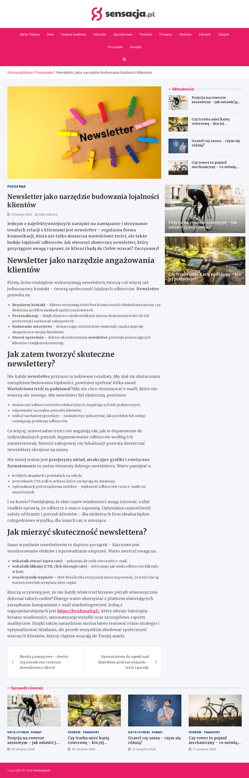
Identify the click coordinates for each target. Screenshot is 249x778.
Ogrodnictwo (123, 34)
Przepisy (166, 34)
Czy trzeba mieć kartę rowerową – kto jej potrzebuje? (211, 123)
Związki (223, 34)
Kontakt (136, 47)
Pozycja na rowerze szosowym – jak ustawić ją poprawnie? (215, 102)
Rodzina (185, 34)
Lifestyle (99, 34)
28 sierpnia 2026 (23, 749)
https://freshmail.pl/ (78, 610)
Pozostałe (115, 47)
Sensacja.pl (41, 770)
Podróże (146, 34)
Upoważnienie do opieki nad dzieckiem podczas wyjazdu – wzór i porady (123, 662)
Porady (36, 732)
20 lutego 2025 (21, 214)
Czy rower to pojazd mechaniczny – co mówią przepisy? (214, 166)
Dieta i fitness (30, 34)
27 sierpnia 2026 (143, 749)
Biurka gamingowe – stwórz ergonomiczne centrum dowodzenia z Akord (44, 662)
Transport (91, 732)
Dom (50, 34)
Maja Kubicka (48, 214)
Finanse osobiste (73, 34)
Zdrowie (205, 34)
